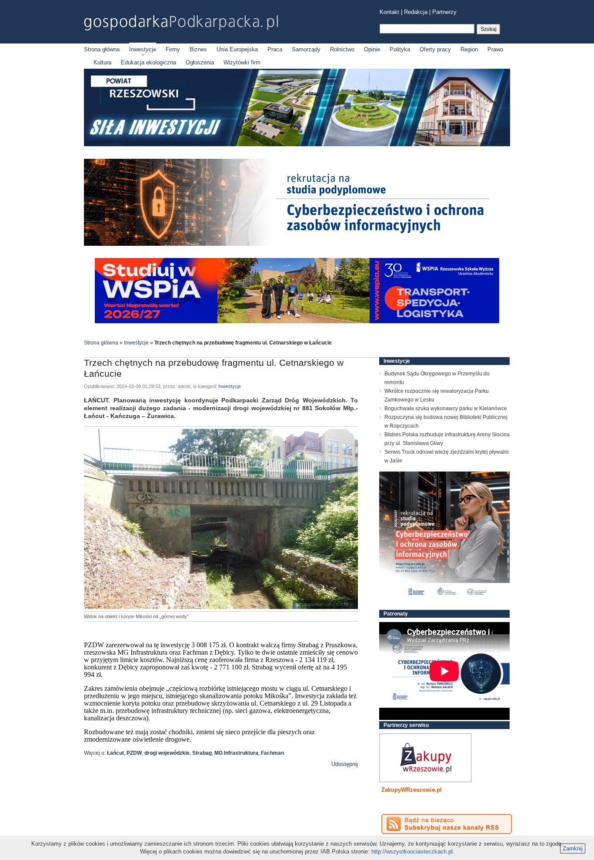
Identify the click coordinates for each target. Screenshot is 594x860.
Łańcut (115, 753)
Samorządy (306, 49)
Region (469, 49)
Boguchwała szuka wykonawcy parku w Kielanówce (445, 408)
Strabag (202, 753)
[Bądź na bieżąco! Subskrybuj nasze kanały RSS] (446, 824)
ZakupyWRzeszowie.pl (411, 789)
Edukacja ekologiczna (148, 62)
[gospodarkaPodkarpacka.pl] (181, 22)
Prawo (495, 49)
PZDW (134, 753)
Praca (274, 49)
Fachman (272, 753)
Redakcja (415, 12)
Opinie (372, 49)
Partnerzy (444, 12)
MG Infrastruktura (236, 753)
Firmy (173, 49)
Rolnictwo (342, 49)
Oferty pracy (435, 49)
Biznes (198, 49)
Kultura (102, 62)
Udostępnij (344, 764)
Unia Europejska (237, 49)
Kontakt (389, 12)
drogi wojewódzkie (167, 753)
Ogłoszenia (200, 62)
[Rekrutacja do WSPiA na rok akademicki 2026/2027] (297, 321)
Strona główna (102, 49)
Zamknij (573, 848)
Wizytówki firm (242, 62)
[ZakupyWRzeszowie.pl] (425, 757)
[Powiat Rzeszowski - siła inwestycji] (297, 144)
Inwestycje (142, 49)
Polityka (400, 49)
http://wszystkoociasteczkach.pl (412, 851)
